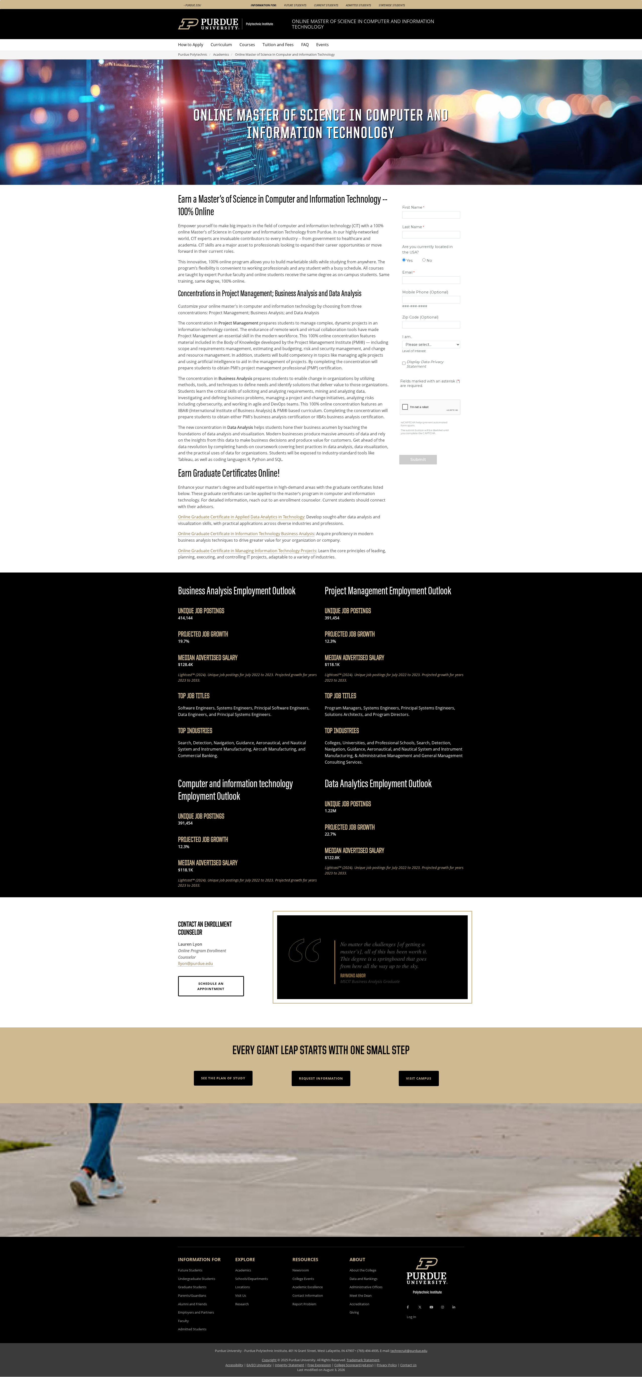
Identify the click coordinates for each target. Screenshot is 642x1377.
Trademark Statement (363, 1360)
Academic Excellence (307, 1287)
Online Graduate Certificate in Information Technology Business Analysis (246, 533)
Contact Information (307, 1295)
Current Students (326, 5)
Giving (354, 1312)
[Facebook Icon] (408, 1307)
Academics (221, 54)
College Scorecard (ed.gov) (353, 1365)
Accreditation (359, 1304)
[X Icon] (420, 1307)
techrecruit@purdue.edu (408, 1350)
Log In (411, 1317)
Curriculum (221, 44)
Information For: (264, 5)
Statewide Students (392, 5)
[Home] (235, 24)
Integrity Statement (289, 1365)
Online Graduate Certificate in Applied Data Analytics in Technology (241, 517)
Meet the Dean (361, 1295)
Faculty (183, 1321)
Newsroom (300, 1270)
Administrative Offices (366, 1287)
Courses (247, 44)
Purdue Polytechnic (192, 54)
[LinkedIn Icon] (453, 1307)
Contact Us (408, 1365)
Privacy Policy (387, 1365)
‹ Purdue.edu (192, 5)
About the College (363, 1270)
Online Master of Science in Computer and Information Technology (363, 24)
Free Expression (319, 1365)
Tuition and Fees (278, 44)
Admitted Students (358, 5)
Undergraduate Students (196, 1278)
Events (322, 44)
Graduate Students (192, 1287)
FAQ (305, 44)
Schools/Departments (251, 1278)
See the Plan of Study (223, 1078)
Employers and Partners (196, 1312)
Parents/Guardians (192, 1295)
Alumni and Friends (192, 1304)
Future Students (295, 5)
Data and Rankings (363, 1278)
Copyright (269, 1360)
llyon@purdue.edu (195, 963)
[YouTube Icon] (431, 1307)
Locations (242, 1287)
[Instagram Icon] (442, 1307)
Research (242, 1304)
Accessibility (234, 1365)
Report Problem (304, 1304)
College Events (303, 1278)
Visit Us (240, 1295)
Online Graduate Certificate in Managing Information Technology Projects (247, 550)
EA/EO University (259, 1365)
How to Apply (190, 44)
